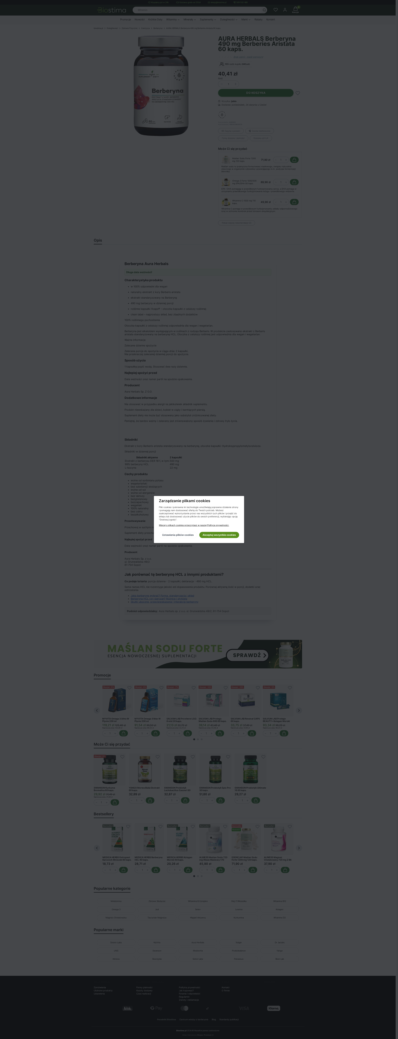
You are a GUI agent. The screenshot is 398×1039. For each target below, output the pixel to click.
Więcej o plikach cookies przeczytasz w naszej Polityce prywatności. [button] (194, 525)
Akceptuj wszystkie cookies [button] (219, 535)
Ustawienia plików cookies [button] (178, 535)
